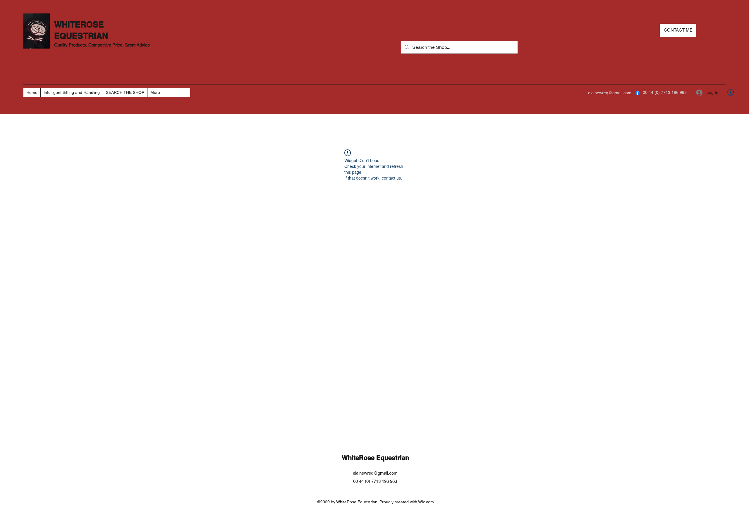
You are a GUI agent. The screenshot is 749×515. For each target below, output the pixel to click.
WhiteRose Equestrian (375, 457)
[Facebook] (637, 93)
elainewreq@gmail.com (609, 92)
